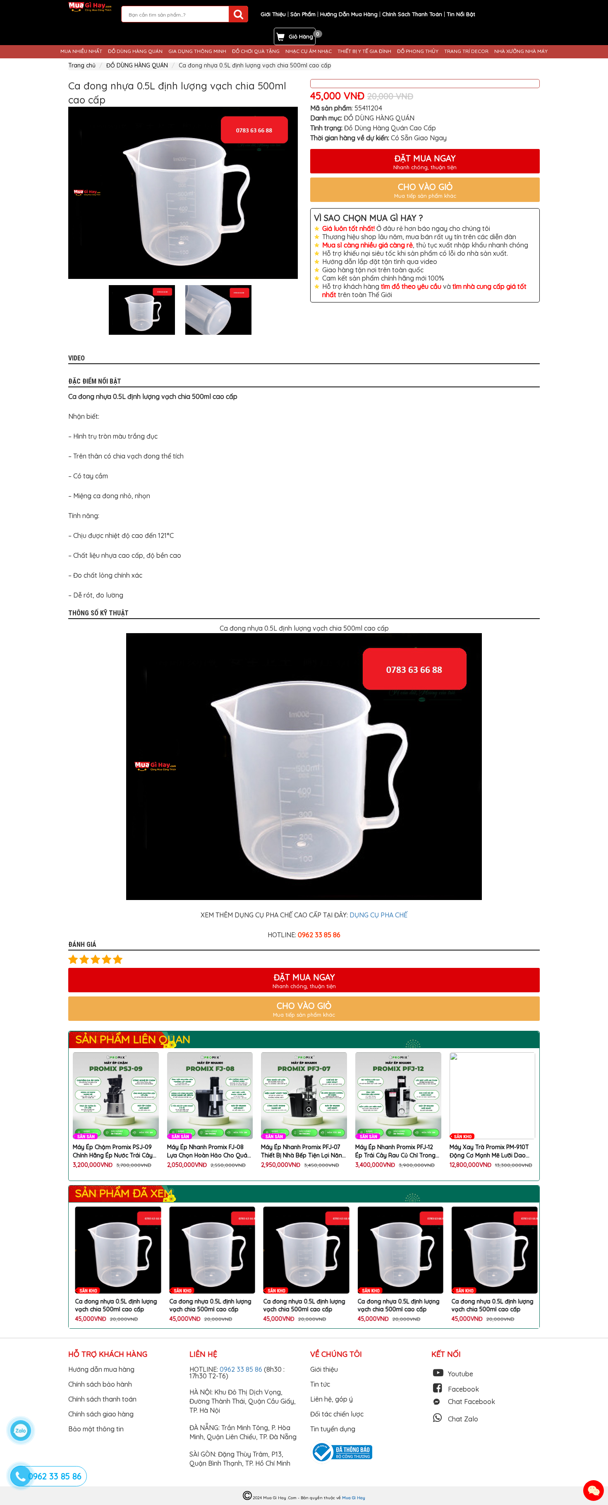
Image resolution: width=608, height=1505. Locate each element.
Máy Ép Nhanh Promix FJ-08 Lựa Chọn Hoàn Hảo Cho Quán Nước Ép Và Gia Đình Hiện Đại (209, 1151)
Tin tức (320, 1384)
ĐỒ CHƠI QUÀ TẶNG (256, 51)
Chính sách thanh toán (102, 1399)
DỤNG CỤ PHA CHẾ (378, 915)
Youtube (460, 1374)
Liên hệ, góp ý (331, 1399)
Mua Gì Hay (353, 1497)
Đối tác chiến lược (337, 1414)
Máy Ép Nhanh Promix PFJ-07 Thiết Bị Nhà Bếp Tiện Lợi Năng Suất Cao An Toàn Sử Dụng (303, 1151)
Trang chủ (82, 65)
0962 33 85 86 (242, 1369)
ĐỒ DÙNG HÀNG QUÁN (135, 51)
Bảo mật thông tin (96, 1429)
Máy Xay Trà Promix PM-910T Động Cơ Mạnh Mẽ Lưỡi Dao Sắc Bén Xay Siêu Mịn (489, 1151)
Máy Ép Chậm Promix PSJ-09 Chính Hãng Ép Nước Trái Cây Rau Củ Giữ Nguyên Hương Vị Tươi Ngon (113, 1151)
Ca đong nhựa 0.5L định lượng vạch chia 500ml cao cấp (114, 1305)
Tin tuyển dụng (332, 1429)
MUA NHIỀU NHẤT (81, 51)
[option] (183, 193)
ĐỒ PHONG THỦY (417, 51)
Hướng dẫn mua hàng (101, 1369)
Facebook (463, 1389)
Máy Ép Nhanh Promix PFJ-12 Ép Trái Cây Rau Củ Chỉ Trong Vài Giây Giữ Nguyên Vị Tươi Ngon (395, 1151)
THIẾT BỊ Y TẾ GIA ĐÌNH (364, 51)
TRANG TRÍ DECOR (466, 51)
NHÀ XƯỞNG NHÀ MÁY (521, 51)
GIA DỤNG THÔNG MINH (197, 51)
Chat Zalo (463, 1419)
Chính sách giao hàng (101, 1414)
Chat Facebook (471, 1401)
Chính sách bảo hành (100, 1384)
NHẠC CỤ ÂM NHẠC (308, 51)
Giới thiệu (324, 1369)
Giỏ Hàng (301, 36)
